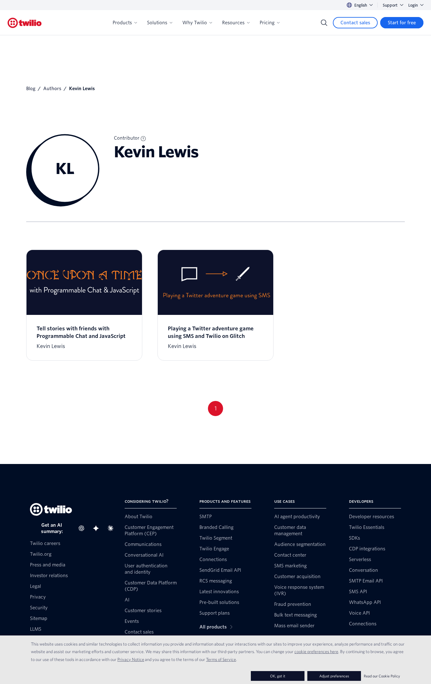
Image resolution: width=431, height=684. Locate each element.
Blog (30, 88)
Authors (52, 88)
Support (390, 5)
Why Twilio (194, 22)
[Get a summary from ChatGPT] (83, 528)
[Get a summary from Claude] (112, 528)
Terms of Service (221, 659)
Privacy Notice (130, 659)
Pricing (267, 22)
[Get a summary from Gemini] (98, 528)
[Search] (324, 22)
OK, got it (277, 676)
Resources (233, 22)
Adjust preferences (334, 676)
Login (413, 5)
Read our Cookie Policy (382, 676)
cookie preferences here (316, 651)
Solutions (157, 22)
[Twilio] (25, 23)
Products (122, 22)
